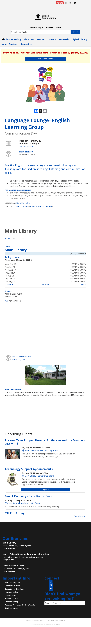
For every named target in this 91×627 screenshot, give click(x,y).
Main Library (26, 151)
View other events (45, 59)
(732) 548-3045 (9, 560)
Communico (60, 620)
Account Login (36, 27)
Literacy (17, 206)
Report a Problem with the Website (20, 605)
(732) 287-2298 (9, 548)
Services (41, 39)
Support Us (26, 44)
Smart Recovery (29, 496)
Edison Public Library (45, 17)
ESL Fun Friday (15, 513)
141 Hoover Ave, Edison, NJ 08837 (16, 569)
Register (45, 489)
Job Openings (10, 595)
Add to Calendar (26, 146)
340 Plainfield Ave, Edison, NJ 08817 (17, 546)
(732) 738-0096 (9, 571)
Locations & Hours (12, 586)
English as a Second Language (41, 206)
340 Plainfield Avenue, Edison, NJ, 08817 (21, 358)
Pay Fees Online (53, 27)
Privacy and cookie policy (35, 620)
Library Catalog (12, 39)
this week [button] (45, 284)
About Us (29, 39)
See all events (80, 516)
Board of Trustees (12, 598)
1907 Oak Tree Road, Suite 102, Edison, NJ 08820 (23, 557)
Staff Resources (11, 608)
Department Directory (14, 589)
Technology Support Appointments (29, 469)
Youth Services (9, 44)
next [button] (82, 284)
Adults (28, 203)
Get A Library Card (12, 582)
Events (52, 39)
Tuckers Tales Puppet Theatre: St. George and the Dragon (45, 441)
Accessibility (50, 620)
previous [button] (9, 284)
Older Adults (19, 203)
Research (64, 39)
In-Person (25, 206)
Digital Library (79, 39)
